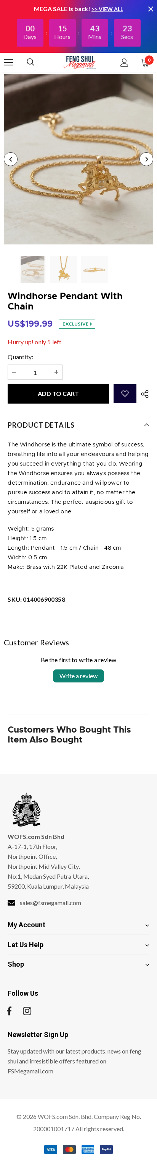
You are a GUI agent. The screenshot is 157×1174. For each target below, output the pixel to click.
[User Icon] (124, 63)
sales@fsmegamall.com (50, 902)
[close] (150, 9)
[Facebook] (9, 1011)
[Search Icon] (38, 62)
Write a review (78, 675)
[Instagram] (27, 1011)
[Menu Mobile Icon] (8, 62)
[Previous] (11, 159)
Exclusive (75, 324)
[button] (125, 393)
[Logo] (79, 62)
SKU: (36, 599)
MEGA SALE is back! (62, 8)
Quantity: (20, 356)
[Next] (146, 159)
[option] (78, 159)
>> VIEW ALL (107, 9)
